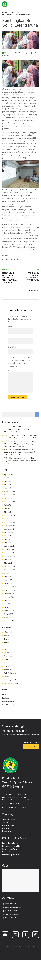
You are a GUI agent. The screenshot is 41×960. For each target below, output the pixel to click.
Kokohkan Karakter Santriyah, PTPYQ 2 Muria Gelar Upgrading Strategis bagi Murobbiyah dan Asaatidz (20, 443)
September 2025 (10, 502)
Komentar (12, 370)
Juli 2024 (7, 536)
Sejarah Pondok (8, 819)
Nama (11, 326)
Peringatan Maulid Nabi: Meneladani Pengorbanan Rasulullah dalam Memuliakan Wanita (18, 429)
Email (10, 337)
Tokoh (6, 676)
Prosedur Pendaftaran (10, 852)
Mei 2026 (7, 485)
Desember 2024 (10, 522)
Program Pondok (8, 825)
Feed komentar (8, 701)
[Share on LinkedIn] (37, 290)
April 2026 (8, 488)
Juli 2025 (7, 505)
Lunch (6, 659)
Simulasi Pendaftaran (9, 849)
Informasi (8, 652)
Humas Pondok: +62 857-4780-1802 (15, 807)
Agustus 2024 (9, 532)
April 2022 (8, 580)
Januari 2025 (9, 519)
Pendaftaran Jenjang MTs (12, 843)
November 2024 (10, 525)
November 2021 (10, 590)
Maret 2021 (8, 607)
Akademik (8, 632)
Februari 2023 (9, 566)
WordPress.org (8, 705)
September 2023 (10, 556)
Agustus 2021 (9, 597)
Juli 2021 (7, 600)
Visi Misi (5, 822)
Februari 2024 (9, 546)
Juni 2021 (7, 604)
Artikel (7, 635)
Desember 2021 (10, 587)
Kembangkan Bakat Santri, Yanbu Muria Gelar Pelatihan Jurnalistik (9, 277)
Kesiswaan (8, 656)
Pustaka (7, 666)
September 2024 (10, 529)
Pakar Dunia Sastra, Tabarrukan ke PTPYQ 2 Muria (32, 276)
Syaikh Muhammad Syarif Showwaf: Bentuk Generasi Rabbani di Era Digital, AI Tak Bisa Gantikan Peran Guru (21, 452)
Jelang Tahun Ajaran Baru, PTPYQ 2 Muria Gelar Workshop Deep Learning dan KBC (21, 436)
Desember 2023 (10, 553)
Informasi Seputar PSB (10, 855)
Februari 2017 (9, 617)
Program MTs (7, 828)
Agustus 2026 (9, 474)
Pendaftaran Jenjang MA (11, 846)
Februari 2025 (9, 515)
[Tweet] (32, 290)
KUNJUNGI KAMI (31, 746)
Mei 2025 (7, 512)
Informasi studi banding (31, 742)
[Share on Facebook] (29, 290)
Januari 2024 (9, 549)
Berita (6, 639)
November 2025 (10, 495)
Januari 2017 (9, 621)
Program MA (6, 831)
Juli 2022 (7, 576)
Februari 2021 (9, 611)
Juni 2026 (7, 481)
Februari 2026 (9, 491)
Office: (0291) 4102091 (11, 804)
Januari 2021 (9, 614)
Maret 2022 (8, 583)
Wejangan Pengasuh (12, 683)
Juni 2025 (7, 508)
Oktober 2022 (9, 573)
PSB (5, 663)
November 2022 (10, 570)
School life (8, 669)
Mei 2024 (7, 542)
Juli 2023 (7, 559)
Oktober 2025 (9, 498)
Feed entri (6, 698)
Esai (5, 649)
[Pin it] (35, 290)
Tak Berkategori (23, 53)
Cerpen (7, 646)
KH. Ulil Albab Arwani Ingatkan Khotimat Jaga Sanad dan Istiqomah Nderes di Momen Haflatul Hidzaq (21, 460)
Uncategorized (10, 680)
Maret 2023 (8, 563)
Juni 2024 (7, 539)
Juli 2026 (7, 478)
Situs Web (12, 347)
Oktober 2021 (9, 593)
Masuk (4, 694)
